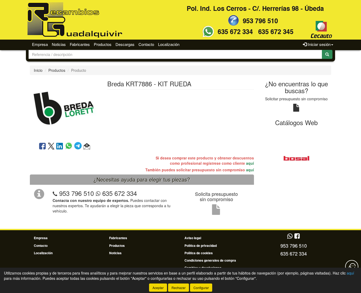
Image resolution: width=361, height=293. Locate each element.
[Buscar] (327, 54)
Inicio (38, 70)
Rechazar (179, 287)
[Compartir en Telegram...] (79, 146)
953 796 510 (76, 193)
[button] (87, 146)
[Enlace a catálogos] (297, 158)
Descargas (125, 44)
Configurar (201, 287)
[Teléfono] (55, 193)
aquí (250, 163)
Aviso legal (192, 237)
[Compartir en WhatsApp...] (69, 146)
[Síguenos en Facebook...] (297, 236)
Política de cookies (198, 253)
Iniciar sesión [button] (319, 44)
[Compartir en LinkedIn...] (59, 146)
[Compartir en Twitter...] (51, 146)
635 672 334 (118, 193)
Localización (168, 44)
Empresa (40, 44)
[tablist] (296, 157)
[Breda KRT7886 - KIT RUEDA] (64, 108)
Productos (103, 44)
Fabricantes (80, 44)
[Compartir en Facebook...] (42, 146)
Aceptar (158, 287)
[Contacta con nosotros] (351, 266)
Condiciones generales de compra (210, 260)
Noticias (59, 44)
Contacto (146, 44)
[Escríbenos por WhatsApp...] (290, 236)
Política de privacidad (200, 245)
